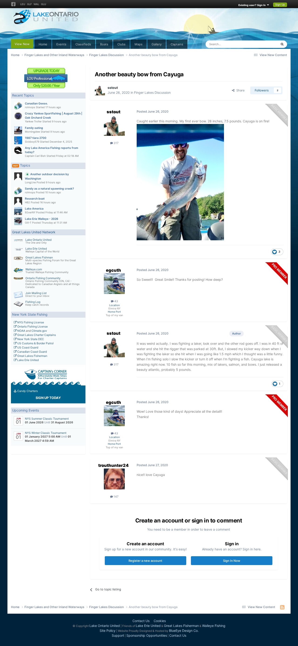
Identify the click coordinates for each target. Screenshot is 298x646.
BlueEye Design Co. (184, 631)
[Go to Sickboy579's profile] (18, 140)
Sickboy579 (32, 141)
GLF (29, 4)
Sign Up (280, 4)
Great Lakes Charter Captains (36, 335)
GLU (43, 4)
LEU (22, 4)
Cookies (160, 621)
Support (118, 635)
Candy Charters (27, 391)
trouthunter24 (113, 465)
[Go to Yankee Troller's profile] (18, 116)
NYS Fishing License (30, 322)
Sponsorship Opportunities (146, 635)
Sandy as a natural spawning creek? (49, 188)
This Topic (264, 44)
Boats (104, 44)
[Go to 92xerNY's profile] (18, 211)
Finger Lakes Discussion (152, 92)
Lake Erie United (36, 248)
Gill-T (28, 222)
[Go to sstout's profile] (100, 90)
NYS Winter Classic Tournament (45, 433)
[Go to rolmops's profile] (18, 106)
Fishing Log (32, 302)
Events (61, 44)
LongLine (30, 182)
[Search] (282, 44)
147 (116, 496)
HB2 (27, 202)
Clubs (121, 44)
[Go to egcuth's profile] (114, 283)
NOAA (21, 330)
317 (116, 143)
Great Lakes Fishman (39, 257)
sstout (113, 88)
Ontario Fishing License (32, 326)
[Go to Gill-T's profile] (18, 221)
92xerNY (30, 212)
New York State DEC (30, 339)
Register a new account (145, 560)
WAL (36, 4)
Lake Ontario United (38, 239)
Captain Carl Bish (35, 155)
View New (22, 44)
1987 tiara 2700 (35, 138)
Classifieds (83, 44)
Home (43, 44)
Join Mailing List (36, 293)
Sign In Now (231, 560)
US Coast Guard (27, 347)
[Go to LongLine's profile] (18, 176)
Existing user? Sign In (252, 5)
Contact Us (140, 621)
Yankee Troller (33, 121)
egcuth (113, 270)
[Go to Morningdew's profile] (18, 130)
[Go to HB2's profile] (18, 201)
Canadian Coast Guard (32, 351)
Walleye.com (33, 269)
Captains (177, 44)
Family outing (34, 128)
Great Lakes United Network (33, 232)
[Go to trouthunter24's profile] (114, 479)
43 (116, 301)
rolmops (30, 107)
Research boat (35, 198)
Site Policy (107, 631)
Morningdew (32, 131)
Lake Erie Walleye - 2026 (41, 219)
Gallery (157, 44)
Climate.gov (39, 330)
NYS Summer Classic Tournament (47, 418)
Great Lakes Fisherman (32, 356)
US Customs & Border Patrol (35, 343)
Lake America (34, 208)
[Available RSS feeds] (282, 607)
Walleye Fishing (213, 626)
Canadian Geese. (36, 103)
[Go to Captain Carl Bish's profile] (18, 150)
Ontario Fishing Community (43, 278)
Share (239, 90)
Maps (138, 44)
